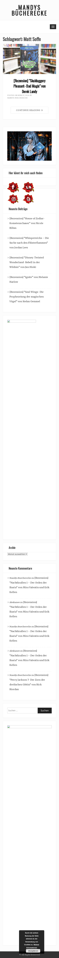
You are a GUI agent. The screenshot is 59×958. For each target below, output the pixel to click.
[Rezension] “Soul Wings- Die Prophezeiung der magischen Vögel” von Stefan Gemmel (26, 296)
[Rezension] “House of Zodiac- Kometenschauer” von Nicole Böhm (27, 223)
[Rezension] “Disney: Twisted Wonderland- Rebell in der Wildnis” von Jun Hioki (26, 262)
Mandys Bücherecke (29, 10)
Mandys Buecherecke (17, 98)
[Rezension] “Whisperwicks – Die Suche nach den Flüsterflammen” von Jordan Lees (29, 243)
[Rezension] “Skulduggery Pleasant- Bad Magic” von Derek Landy (29, 86)
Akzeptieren (33, 951)
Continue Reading (28, 110)
